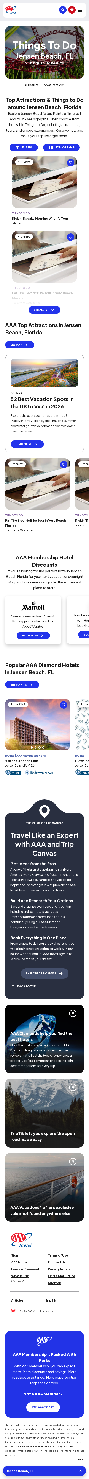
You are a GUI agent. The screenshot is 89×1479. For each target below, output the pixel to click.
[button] (32, 747)
